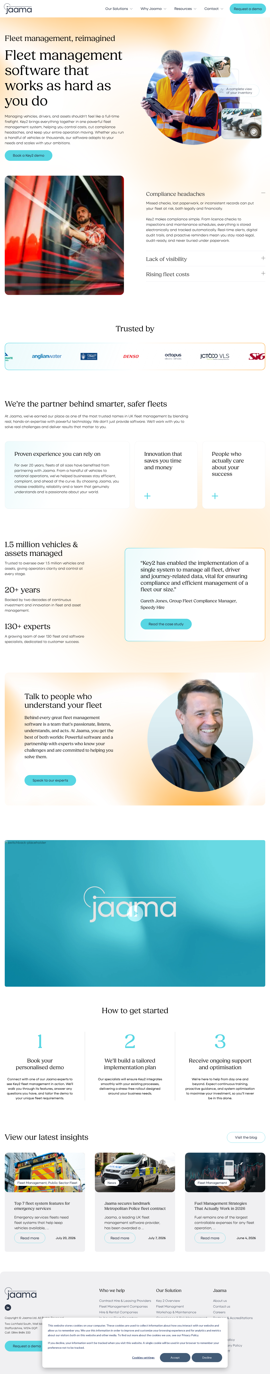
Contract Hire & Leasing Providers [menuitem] (125, 1300)
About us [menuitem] (220, 1300)
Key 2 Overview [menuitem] (168, 1300)
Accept (175, 1357)
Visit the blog (246, 1137)
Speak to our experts (50, 780)
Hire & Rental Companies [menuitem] (118, 1312)
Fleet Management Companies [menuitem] (123, 1306)
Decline (207, 1357)
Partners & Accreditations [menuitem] (233, 1318)
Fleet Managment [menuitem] (170, 1306)
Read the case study (166, 624)
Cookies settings (143, 1357)
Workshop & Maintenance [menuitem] (176, 1312)
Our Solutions (116, 8)
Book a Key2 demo (28, 155)
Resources (183, 8)
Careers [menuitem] (219, 1312)
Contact (211, 8)
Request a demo (248, 8)
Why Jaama (151, 8)
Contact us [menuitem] (221, 1306)
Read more (29, 1238)
